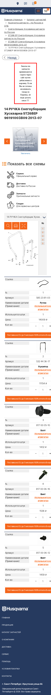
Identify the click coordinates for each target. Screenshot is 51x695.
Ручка (43, 303)
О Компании (8, 639)
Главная (6, 617)
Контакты (25, 3)
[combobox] (25, 217)
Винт (43, 494)
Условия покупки (11, 669)
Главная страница (13, 19)
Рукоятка (43, 366)
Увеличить (25, 153)
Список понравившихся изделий (33, 3)
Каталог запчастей (36, 19)
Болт (43, 430)
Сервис (5, 654)
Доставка (17, 3)
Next (44, 141)
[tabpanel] (26, 141)
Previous (7, 141)
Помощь (6, 661)
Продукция (7, 625)
